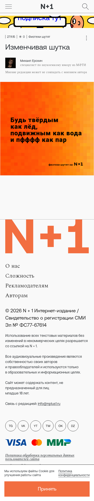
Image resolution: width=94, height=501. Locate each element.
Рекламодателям (26, 285)
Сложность (19, 275)
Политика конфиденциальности (74, 473)
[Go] (8, 6)
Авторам (16, 295)
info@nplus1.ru (49, 404)
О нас (12, 266)
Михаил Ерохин (31, 60)
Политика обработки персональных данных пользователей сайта (39, 457)
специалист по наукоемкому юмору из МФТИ (53, 65)
